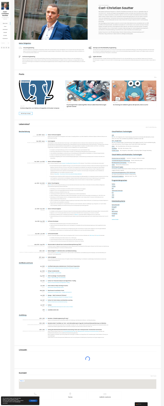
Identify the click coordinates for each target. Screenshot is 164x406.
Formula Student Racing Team (69, 331)
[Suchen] (8, 43)
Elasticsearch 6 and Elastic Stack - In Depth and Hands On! (60, 292)
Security (67, 82)
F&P (50, 184)
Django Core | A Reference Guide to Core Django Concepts (60, 297)
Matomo (76, 214)
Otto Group (91, 235)
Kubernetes (22, 82)
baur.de (98, 235)
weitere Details (115, 219)
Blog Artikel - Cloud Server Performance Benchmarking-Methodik (68, 174)
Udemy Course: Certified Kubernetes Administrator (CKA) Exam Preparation (63, 268)
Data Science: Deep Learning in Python (56, 287)
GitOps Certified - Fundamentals (54, 272)
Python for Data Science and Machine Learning (57, 301)
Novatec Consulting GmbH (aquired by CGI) (71, 163)
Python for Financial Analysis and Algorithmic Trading (59, 282)
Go (113, 82)
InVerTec (58, 252)
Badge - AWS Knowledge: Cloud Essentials (56, 277)
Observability (27, 82)
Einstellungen (17, 401)
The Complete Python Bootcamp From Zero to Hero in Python (60, 306)
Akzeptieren (33, 400)
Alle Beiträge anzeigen (26, 113)
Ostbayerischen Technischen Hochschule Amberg (88, 331)
